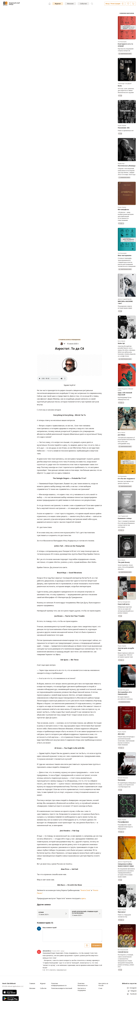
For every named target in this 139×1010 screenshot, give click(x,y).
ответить (52, 970)
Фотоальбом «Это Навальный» (125, 693)
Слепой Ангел (123, 952)
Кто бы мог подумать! (126, 478)
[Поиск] (92, 3)
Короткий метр (124, 604)
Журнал (58, 4)
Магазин (70, 4)
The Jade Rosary (124, 562)
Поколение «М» (124, 128)
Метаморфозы (123, 209)
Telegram (133, 991)
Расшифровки (123, 822)
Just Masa (121, 435)
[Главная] (49, 3)
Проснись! (121, 912)
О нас (100, 988)
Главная (32, 983)
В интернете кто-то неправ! (125, 45)
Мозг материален (124, 255)
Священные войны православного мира (126, 865)
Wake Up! (121, 343)
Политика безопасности (82, 984)
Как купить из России (103, 984)
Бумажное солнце (125, 518)
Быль (120, 86)
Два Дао (121, 734)
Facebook (133, 994)
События (83, 4)
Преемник (121, 780)
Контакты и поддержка (82, 989)
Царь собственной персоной (125, 394)
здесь (83, 898)
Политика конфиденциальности (58, 984)
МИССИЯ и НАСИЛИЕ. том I (125, 302)
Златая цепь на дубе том (126, 649)
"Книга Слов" (85, 890)
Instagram (133, 988)
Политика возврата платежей (61, 988)
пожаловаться (61, 970)
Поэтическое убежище (126, 166)
